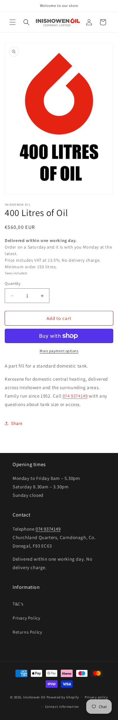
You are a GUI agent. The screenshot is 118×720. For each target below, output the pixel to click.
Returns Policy (27, 632)
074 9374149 (75, 396)
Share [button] (17, 423)
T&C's (18, 604)
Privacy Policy (26, 618)
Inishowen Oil (34, 697)
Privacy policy (96, 697)
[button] (13, 22)
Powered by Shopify (63, 697)
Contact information (62, 706)
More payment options (59, 350)
